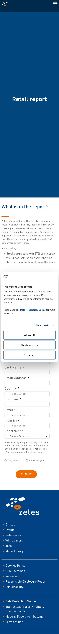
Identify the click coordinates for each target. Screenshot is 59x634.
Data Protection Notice (33, 309)
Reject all (29, 355)
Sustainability (14, 587)
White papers (14, 540)
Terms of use (14, 622)
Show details (43, 325)
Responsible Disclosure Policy (25, 581)
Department (14, 431)
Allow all (29, 335)
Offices (10, 524)
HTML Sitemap (15, 571)
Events (10, 530)
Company (13, 399)
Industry (12, 420)
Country (12, 388)
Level (10, 410)
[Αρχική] (6, 4)
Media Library (14, 551)
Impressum (12, 576)
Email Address (17, 378)
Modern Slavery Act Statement (25, 616)
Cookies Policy (15, 565)
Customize (27, 345)
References (13, 535)
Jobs (8, 546)
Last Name (14, 367)
